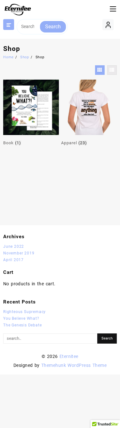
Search (53, 27)
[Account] (108, 24)
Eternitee (69, 356)
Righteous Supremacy (24, 312)
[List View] (112, 70)
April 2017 (13, 260)
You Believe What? (21, 318)
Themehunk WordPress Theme (74, 365)
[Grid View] (100, 70)
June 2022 (13, 246)
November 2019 (18, 253)
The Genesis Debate (22, 325)
